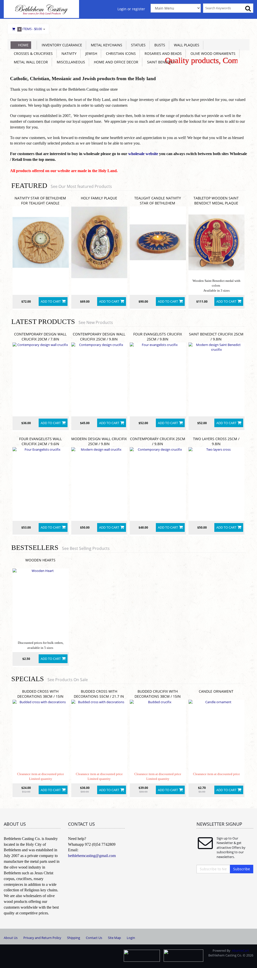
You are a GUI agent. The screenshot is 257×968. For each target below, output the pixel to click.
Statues (137, 45)
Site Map (114, 937)
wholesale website (143, 154)
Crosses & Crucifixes (32, 53)
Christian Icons (120, 53)
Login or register (131, 9)
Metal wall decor (30, 62)
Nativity (68, 53)
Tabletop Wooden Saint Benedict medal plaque (216, 200)
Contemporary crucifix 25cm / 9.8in (157, 441)
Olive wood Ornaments (211, 53)
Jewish (90, 53)
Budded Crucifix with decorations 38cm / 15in (158, 694)
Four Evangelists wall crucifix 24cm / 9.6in (40, 441)
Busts (158, 45)
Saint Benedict (160, 62)
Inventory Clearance (61, 45)
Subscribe (241, 869)
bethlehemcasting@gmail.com (92, 856)
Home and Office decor (115, 62)
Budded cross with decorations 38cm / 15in (40, 694)
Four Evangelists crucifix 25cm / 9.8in (157, 336)
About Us (11, 937)
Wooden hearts (40, 560)
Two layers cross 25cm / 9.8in (216, 441)
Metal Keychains (105, 45)
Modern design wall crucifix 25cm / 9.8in (99, 441)
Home (23, 45)
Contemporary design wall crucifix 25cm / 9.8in (99, 336)
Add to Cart (51, 301)
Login (131, 937)
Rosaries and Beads (162, 53)
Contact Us (94, 937)
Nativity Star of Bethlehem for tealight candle (40, 200)
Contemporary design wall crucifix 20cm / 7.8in (40, 336)
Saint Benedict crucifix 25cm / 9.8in (216, 336)
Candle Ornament (216, 691)
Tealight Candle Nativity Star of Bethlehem (157, 200)
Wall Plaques (185, 45)
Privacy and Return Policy (42, 937)
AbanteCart (240, 950)
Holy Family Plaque (99, 198)
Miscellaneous (70, 62)
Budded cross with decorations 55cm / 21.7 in (99, 694)
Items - (30, 29)
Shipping (73, 937)
